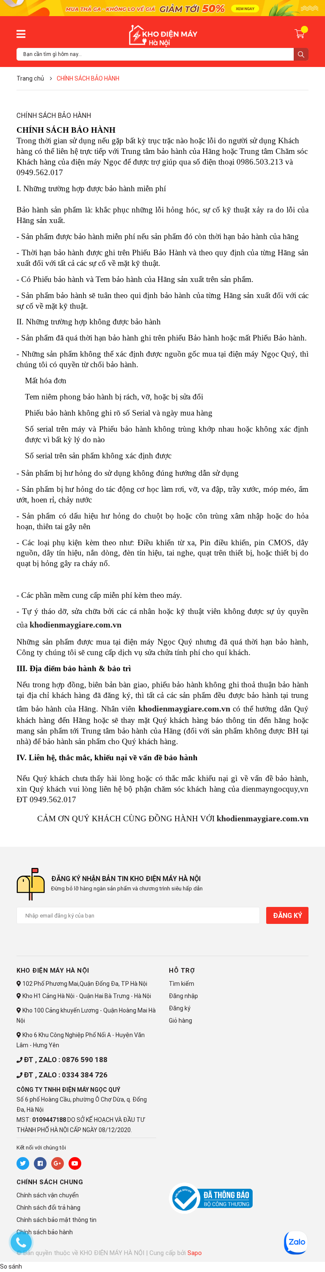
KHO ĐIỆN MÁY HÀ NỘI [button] (53, 970)
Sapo (194, 1253)
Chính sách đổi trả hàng (48, 1207)
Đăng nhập (183, 996)
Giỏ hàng (180, 1020)
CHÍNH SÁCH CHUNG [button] (50, 1182)
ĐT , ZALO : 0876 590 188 (65, 1059)
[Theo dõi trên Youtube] (75, 1163)
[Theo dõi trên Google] (57, 1163)
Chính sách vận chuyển (48, 1195)
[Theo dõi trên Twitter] (23, 1163)
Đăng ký (287, 916)
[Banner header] (162, 7)
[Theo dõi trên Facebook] (40, 1163)
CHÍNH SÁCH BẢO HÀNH (54, 116)
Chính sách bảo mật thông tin (56, 1219)
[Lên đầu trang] (276, 1253)
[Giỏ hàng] (301, 33)
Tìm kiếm (181, 983)
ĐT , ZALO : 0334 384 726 (65, 1075)
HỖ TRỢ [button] (182, 970)
